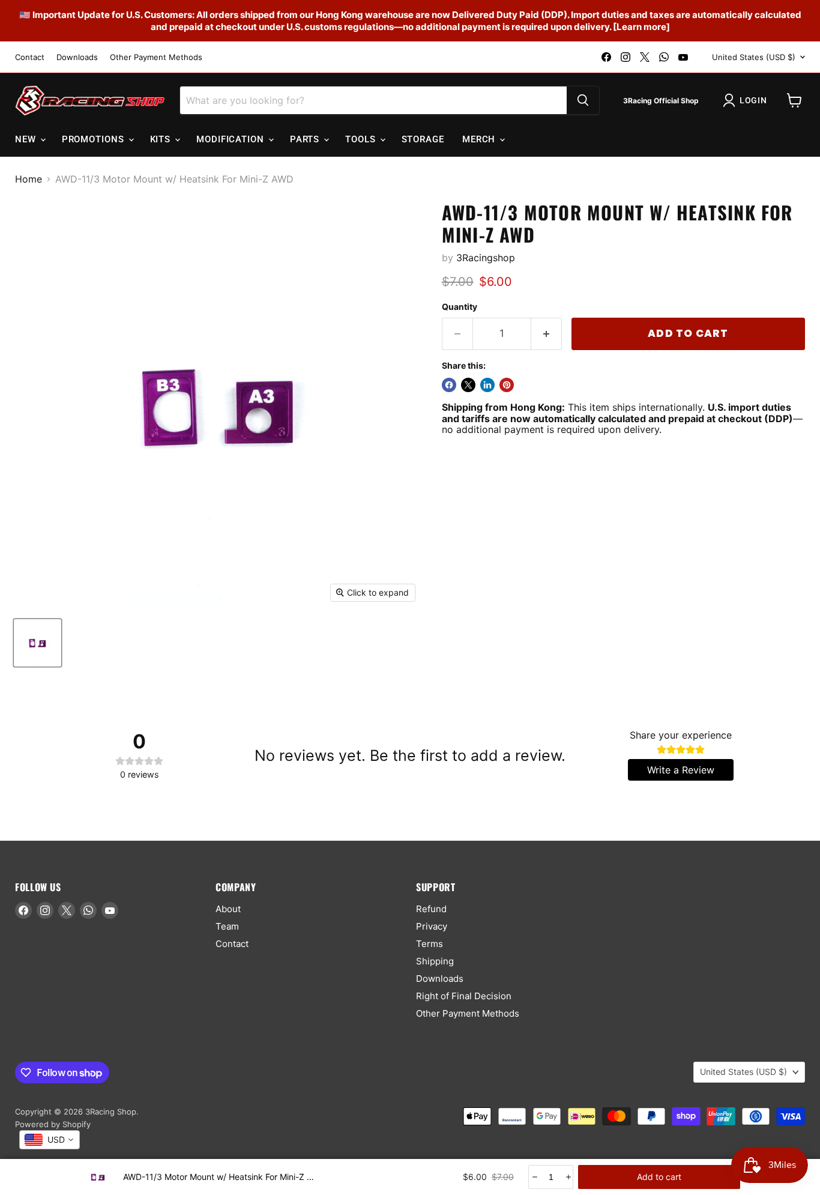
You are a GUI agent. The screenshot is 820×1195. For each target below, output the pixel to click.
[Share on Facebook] (449, 385)
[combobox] (49, 1139)
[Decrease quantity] (534, 1177)
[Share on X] (468, 385)
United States (753, 57)
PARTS (306, 139)
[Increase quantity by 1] (546, 334)
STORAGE (423, 139)
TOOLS (361, 139)
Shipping (435, 961)
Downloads (77, 57)
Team (227, 926)
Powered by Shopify (53, 1124)
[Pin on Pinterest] (506, 385)
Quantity (459, 307)
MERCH (480, 139)
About (228, 909)
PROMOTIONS (94, 139)
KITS (162, 139)
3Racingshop (485, 258)
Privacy (431, 926)
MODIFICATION (231, 139)
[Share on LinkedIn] (487, 385)
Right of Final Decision (463, 996)
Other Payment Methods (156, 57)
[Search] (583, 100)
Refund (431, 909)
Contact (29, 57)
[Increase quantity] (567, 1177)
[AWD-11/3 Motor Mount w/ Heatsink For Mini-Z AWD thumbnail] (37, 643)
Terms (429, 943)
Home (28, 179)
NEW (27, 139)
